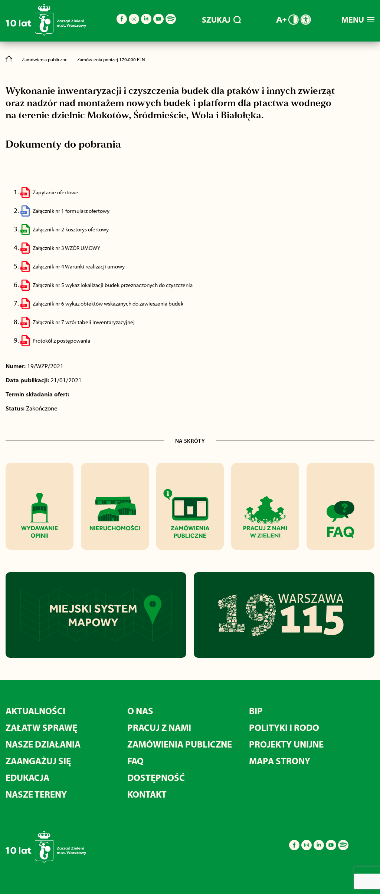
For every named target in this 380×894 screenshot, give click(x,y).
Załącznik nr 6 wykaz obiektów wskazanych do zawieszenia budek (108, 303)
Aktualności (35, 710)
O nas (140, 710)
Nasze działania (43, 744)
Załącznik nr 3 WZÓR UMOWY (66, 247)
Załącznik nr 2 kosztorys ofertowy (71, 229)
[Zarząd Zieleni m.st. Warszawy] (46, 34)
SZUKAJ (216, 19)
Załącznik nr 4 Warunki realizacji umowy (79, 266)
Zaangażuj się (38, 760)
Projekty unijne (286, 744)
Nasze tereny (36, 794)
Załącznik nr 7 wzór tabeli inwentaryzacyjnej (84, 322)
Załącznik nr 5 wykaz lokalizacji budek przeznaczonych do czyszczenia (113, 284)
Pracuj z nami (159, 727)
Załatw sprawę (41, 727)
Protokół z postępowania (61, 340)
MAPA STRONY (279, 760)
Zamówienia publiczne (179, 744)
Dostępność (156, 777)
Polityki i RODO (284, 727)
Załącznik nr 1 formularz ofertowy (71, 210)
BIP (256, 710)
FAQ (135, 760)
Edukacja (27, 777)
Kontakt (147, 794)
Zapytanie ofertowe (55, 192)
